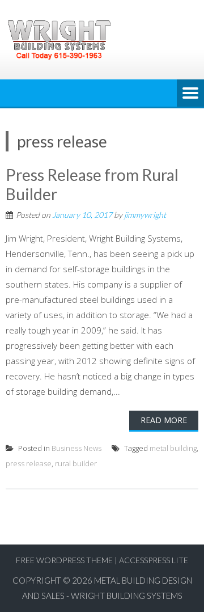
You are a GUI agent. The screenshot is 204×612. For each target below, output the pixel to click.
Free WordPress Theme (64, 560)
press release (29, 463)
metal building (173, 448)
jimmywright (145, 215)
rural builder (76, 463)
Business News (76, 448)
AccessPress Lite (153, 560)
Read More (164, 420)
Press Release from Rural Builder (92, 184)
